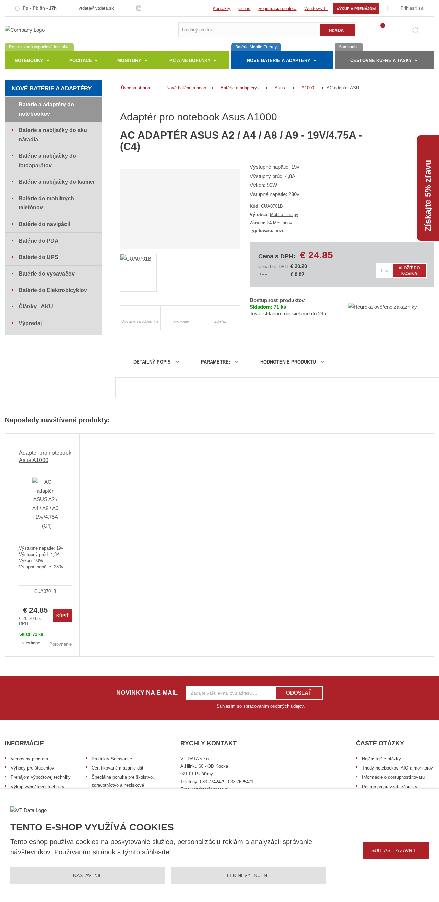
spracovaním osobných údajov (273, 706)
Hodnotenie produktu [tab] (288, 362)
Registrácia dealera (277, 8)
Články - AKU (36, 306)
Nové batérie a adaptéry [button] (278, 60)
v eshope (31, 642)
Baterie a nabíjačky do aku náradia (53, 134)
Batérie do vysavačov (47, 274)
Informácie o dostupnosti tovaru (393, 777)
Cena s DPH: (276, 256)
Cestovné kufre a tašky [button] (381, 60)
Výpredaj (30, 323)
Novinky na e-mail (147, 692)
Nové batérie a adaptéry (52, 88)
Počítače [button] (80, 60)
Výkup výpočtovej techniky (37, 786)
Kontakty (221, 8)
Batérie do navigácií (44, 224)
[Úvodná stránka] (25, 29)
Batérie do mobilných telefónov (46, 203)
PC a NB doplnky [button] (190, 60)
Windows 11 (316, 8)
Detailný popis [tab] (152, 362)
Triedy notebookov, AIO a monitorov (397, 768)
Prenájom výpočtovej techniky (41, 777)
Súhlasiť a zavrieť (395, 850)
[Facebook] (130, 8)
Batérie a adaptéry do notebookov (46, 109)
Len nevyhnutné (248, 875)
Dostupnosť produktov (277, 300)
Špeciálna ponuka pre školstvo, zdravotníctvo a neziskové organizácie (123, 785)
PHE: (263, 274)
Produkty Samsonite (112, 758)
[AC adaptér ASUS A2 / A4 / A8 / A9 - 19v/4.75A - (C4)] (45, 503)
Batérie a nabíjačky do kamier (57, 182)
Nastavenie (87, 875)
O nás (244, 8)
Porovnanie (60, 644)
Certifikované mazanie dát (117, 768)
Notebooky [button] (29, 60)
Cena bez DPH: (273, 266)
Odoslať (298, 693)
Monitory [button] (129, 60)
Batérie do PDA (39, 241)
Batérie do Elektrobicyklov (53, 290)
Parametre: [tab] (215, 362)
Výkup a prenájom (356, 9)
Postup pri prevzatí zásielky (389, 786)
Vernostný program (29, 758)
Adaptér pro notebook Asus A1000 (45, 456)
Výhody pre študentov (32, 768)
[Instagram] (139, 8)
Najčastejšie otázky (381, 758)
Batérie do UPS (38, 257)
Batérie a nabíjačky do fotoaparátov (47, 160)
